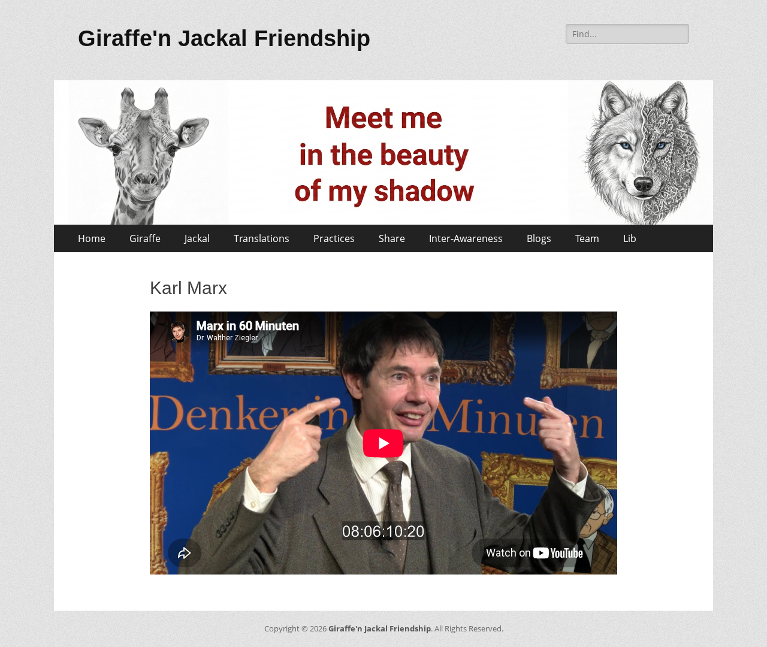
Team (587, 238)
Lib (629, 238)
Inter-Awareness (466, 238)
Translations (261, 238)
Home (91, 238)
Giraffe (145, 238)
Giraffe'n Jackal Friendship (224, 38)
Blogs (539, 238)
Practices (334, 238)
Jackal (197, 238)
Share (392, 238)
